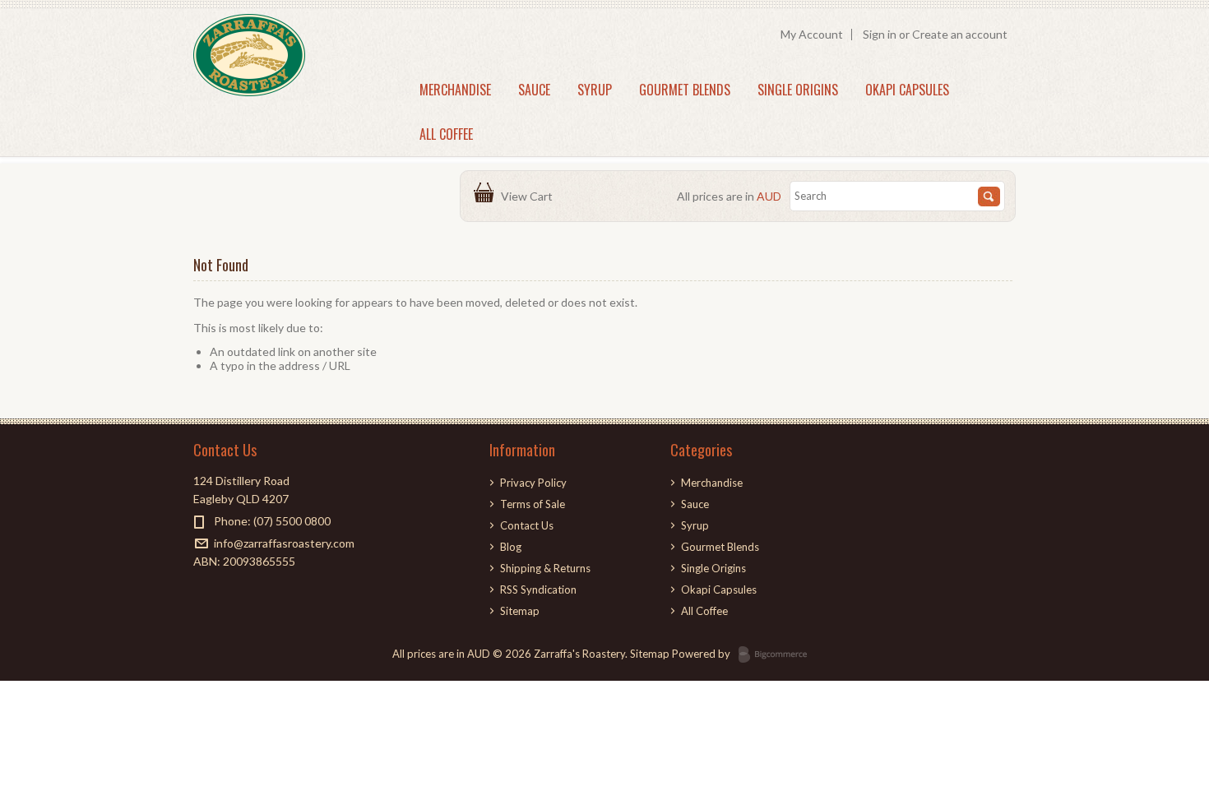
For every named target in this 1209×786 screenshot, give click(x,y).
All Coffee (446, 134)
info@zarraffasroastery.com (284, 543)
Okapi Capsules (907, 89)
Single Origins (797, 89)
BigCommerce (778, 655)
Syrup (594, 89)
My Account (812, 34)
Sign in (879, 34)
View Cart (529, 196)
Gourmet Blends (684, 89)
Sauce (534, 89)
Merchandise (455, 89)
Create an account (960, 34)
